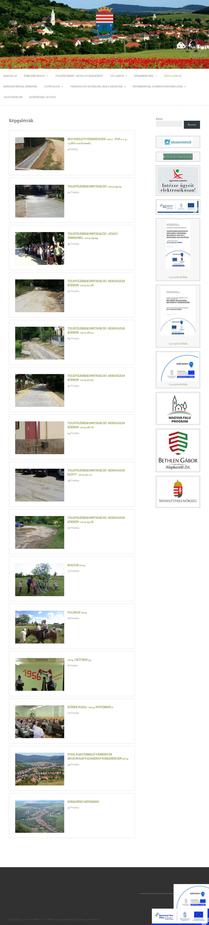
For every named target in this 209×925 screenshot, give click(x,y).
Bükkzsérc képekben (83, 802)
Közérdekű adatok (42, 97)
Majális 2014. (77, 565)
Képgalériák (173, 76)
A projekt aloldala (178, 277)
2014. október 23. (80, 660)
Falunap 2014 (77, 612)
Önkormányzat (34, 76)
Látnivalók (52, 86)
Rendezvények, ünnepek (20, 86)
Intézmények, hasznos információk (158, 86)
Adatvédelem (13, 97)
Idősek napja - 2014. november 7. (91, 707)
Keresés (159, 118)
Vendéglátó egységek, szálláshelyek (96, 86)
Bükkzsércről (144, 76)
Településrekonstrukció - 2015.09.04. (95, 187)
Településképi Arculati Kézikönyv (79, 76)
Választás (117, 76)
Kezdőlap (10, 76)
